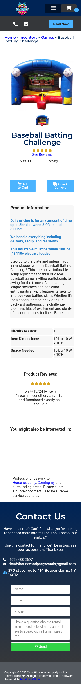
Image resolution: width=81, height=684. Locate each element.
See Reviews (42, 154)
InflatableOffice (30, 679)
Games (47, 37)
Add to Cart (23, 186)
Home (10, 37)
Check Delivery (61, 186)
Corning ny (46, 483)
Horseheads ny (24, 483)
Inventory (28, 37)
